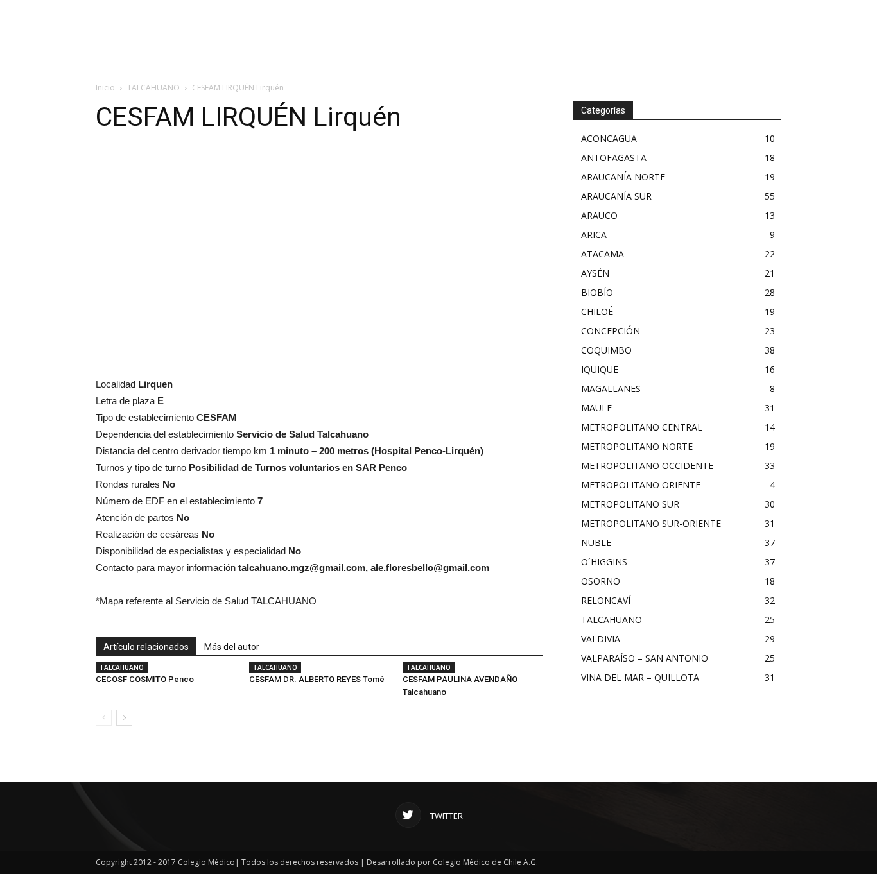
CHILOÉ (597, 311)
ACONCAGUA (609, 138)
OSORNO (600, 581)
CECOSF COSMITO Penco (145, 679)
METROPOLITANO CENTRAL (641, 427)
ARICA (594, 234)
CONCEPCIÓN (610, 331)
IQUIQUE (599, 369)
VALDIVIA (600, 639)
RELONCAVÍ (605, 600)
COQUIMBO (606, 350)
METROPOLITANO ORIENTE (640, 485)
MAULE (596, 408)
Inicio (105, 87)
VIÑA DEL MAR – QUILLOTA (640, 677)
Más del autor (231, 647)
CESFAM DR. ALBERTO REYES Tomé (317, 679)
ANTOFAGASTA (614, 157)
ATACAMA (602, 254)
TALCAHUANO (153, 87)
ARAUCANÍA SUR (616, 196)
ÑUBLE (596, 542)
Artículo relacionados (146, 647)
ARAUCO (599, 215)
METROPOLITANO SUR (630, 504)
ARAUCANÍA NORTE (623, 177)
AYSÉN (595, 273)
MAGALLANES (611, 388)
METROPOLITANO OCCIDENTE (647, 465)
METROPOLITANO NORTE (637, 446)
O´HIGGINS (604, 562)
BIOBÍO (597, 292)
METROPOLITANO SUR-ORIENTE (651, 523)
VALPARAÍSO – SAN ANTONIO (644, 658)
